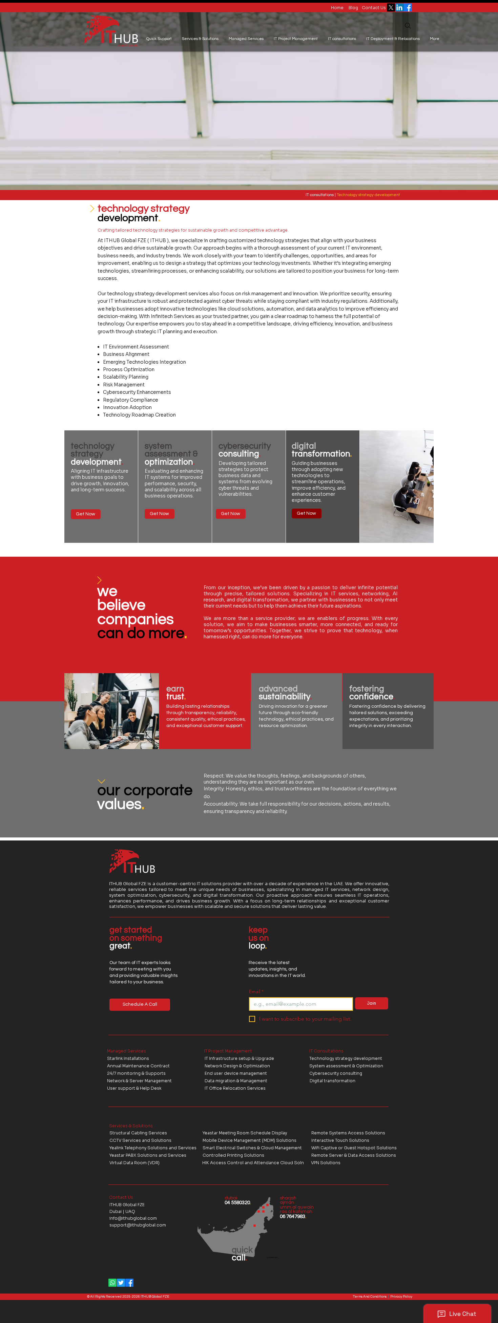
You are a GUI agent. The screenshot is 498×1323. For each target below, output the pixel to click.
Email (256, 992)
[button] (159, 39)
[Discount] (92, 208)
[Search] (408, 26)
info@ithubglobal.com (133, 1218)
